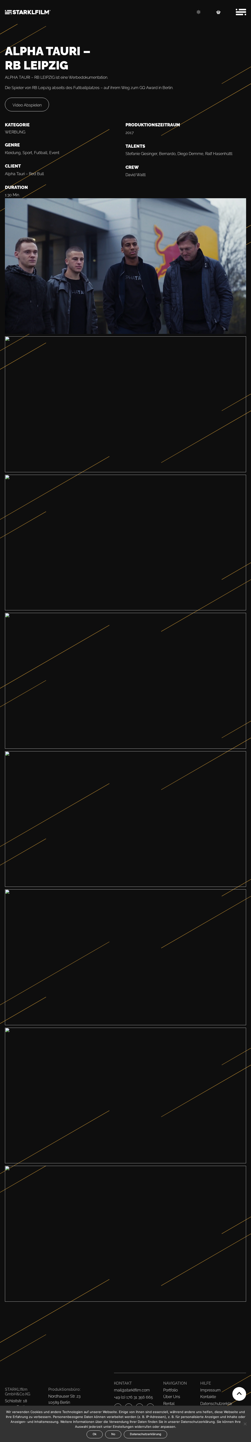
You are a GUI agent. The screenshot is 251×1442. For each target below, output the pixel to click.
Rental (169, 1403)
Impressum (210, 1390)
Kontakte (208, 1396)
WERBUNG (15, 132)
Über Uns (171, 1396)
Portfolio (170, 1390)
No (113, 1434)
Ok (95, 1434)
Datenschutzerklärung (145, 1434)
